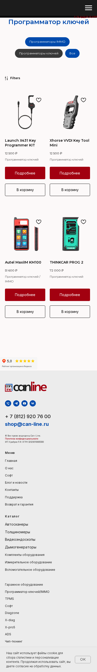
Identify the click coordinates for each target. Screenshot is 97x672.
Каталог (12, 516)
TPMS (9, 599)
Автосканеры (16, 524)
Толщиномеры (17, 532)
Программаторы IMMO (47, 41)
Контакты (12, 490)
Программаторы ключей (38, 53)
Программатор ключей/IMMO (27, 592)
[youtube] (24, 403)
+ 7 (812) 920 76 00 (28, 416)
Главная (11, 461)
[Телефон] (8, 403)
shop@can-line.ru (27, 424)
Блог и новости (16, 482)
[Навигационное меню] (88, 7)
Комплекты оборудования (25, 555)
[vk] (33, 403)
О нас (9, 468)
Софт (9, 475)
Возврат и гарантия (19, 504)
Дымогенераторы (20, 547)
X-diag (10, 620)
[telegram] (16, 403)
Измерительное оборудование (28, 562)
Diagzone (12, 613)
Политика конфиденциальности (22, 438)
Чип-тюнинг (13, 641)
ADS (8, 634)
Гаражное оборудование (24, 584)
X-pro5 (10, 627)
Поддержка (14, 497)
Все (72, 53)
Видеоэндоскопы (20, 539)
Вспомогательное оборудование (30, 569)
